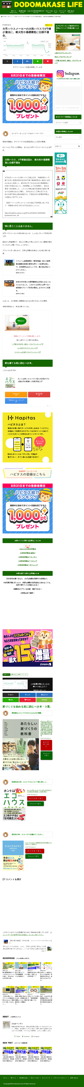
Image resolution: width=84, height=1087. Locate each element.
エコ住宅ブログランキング (26, 348)
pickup (15, 674)
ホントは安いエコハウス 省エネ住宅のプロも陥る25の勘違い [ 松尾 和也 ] (33, 380)
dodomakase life (18, 1084)
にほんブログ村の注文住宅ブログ (35, 11)
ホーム (55, 11)
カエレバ (48, 738)
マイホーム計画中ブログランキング (26, 352)
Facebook (27, 1036)
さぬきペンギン (17, 1023)
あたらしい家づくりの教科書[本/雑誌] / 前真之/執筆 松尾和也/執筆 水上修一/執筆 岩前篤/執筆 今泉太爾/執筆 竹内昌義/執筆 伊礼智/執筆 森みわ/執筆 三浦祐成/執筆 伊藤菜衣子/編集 (47, 728)
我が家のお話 (22, 11)
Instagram (36, 1036)
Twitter (18, 1036)
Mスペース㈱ (49, 11)
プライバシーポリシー (60, 1078)
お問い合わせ (70, 11)
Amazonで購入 (46, 754)
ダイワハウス (23, 674)
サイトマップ (62, 11)
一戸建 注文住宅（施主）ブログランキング (26, 344)
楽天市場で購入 (46, 744)
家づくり (13, 11)
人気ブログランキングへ (63, 53)
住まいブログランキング (63, 57)
